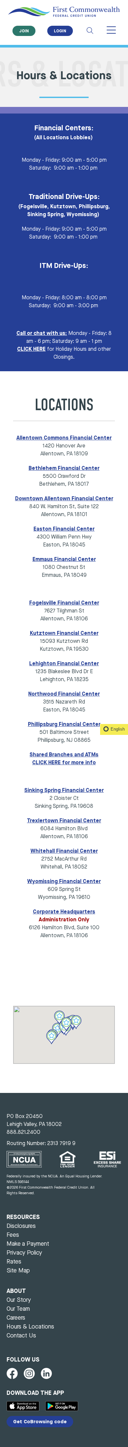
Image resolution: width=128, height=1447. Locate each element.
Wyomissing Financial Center (64, 881)
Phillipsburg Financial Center (64, 724)
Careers (16, 1318)
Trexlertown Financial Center (64, 821)
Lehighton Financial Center (64, 664)
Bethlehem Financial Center (64, 468)
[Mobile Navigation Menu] (111, 30)
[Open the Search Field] (90, 30)
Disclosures (21, 1226)
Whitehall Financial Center (64, 851)
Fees (13, 1235)
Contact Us (21, 1336)
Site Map (18, 1271)
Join (24, 31)
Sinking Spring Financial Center (64, 790)
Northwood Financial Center (64, 694)
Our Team (18, 1309)
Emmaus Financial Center (64, 559)
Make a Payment (28, 1244)
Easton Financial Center (64, 529)
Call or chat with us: (41, 333)
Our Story (19, 1300)
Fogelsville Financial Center (64, 603)
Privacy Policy (24, 1253)
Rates (14, 1262)
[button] (66, 1024)
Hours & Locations (30, 1327)
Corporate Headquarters (64, 912)
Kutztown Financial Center (64, 633)
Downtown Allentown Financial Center (64, 499)
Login (60, 31)
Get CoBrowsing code (40, 1422)
